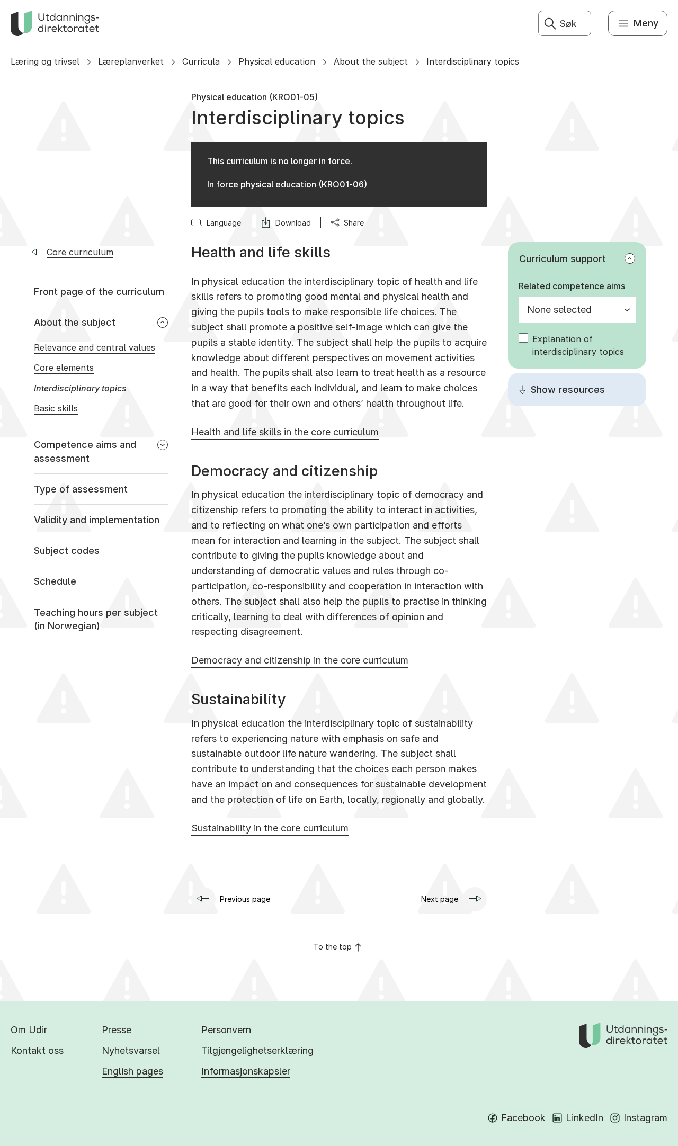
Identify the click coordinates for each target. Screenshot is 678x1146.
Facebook (523, 1117)
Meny (646, 23)
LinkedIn (584, 1117)
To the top (333, 946)
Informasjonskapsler (245, 1071)
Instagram (645, 1117)
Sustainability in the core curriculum (270, 828)
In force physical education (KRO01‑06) (287, 184)
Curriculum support (562, 258)
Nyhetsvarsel (131, 1050)
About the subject (371, 61)
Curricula (201, 61)
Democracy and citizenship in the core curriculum (299, 660)
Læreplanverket (131, 61)
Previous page (245, 898)
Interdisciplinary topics (472, 61)
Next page (439, 898)
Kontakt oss (37, 1050)
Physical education (276, 61)
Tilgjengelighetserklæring (257, 1050)
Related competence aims (572, 286)
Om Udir (29, 1029)
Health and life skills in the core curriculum (285, 431)
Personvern (226, 1029)
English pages (132, 1071)
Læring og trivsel (45, 61)
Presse (116, 1029)
